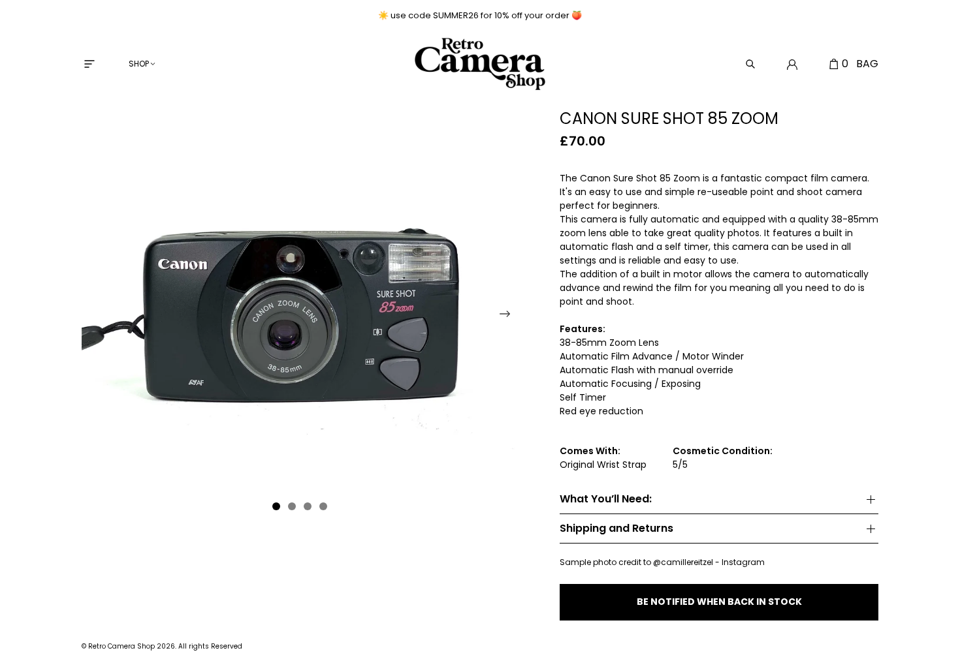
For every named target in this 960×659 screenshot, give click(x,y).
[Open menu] (89, 64)
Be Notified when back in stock (719, 601)
